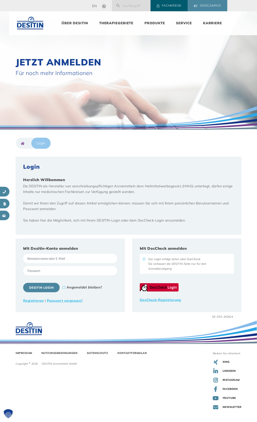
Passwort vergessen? (65, 300)
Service (184, 23)
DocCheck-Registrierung (160, 300)
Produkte (154, 23)
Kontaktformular (132, 353)
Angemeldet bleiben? (84, 287)
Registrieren (33, 300)
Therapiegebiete (116, 23)
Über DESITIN (75, 23)
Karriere (212, 23)
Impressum (24, 353)
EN (94, 6)
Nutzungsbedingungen (59, 353)
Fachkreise (171, 5)
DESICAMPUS (210, 5)
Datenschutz (97, 353)
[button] (8, 413)
